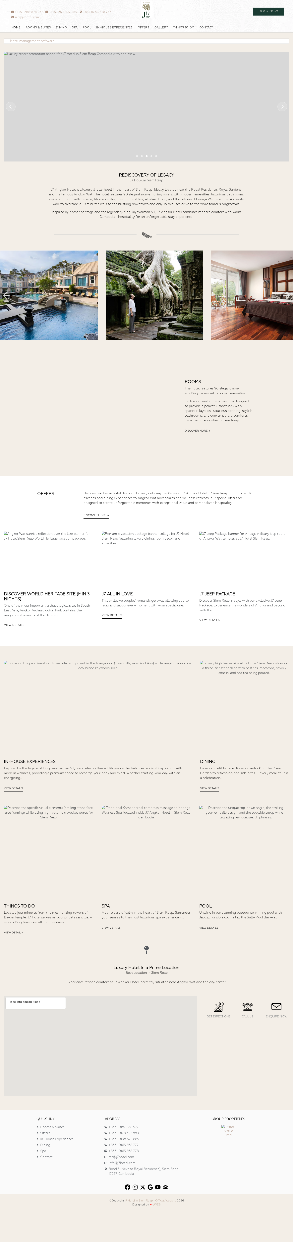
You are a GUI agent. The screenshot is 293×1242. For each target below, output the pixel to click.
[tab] (137, 156)
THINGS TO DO (183, 27)
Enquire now (276, 1016)
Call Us (247, 1016)
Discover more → (197, 431)
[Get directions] (219, 1007)
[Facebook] (127, 1187)
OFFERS (143, 27)
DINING (61, 27)
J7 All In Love (117, 594)
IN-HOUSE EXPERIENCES (114, 27)
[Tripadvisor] (165, 1187)
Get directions (219, 1016)
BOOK (268, 11)
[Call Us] (248, 1007)
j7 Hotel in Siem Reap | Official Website (150, 1200)
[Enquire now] (276, 1007)
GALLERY (161, 27)
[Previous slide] (11, 106)
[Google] (150, 1187)
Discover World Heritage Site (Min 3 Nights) (47, 596)
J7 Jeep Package (217, 594)
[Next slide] (282, 106)
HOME (16, 27)
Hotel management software (32, 41)
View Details (14, 625)
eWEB (156, 1204)
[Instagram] (135, 1187)
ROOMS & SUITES (38, 27)
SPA (75, 27)
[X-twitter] (143, 1187)
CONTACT (206, 27)
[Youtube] (158, 1187)
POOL (87, 27)
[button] (6, 295)
